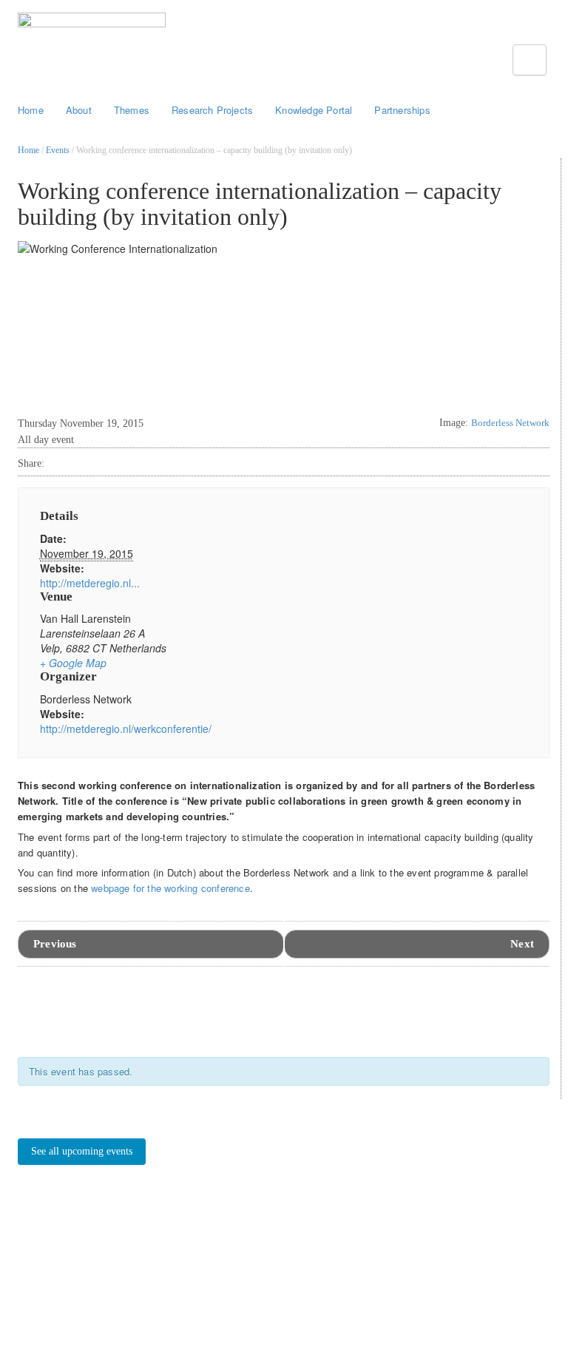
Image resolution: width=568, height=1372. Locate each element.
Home (31, 110)
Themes (131, 110)
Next (522, 944)
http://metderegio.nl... (90, 582)
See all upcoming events (81, 1151)
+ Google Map (73, 662)
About (79, 110)
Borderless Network (510, 422)
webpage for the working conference (170, 888)
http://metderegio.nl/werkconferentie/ (126, 728)
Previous (55, 944)
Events (58, 150)
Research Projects (212, 110)
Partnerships (402, 110)
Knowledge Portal (313, 110)
